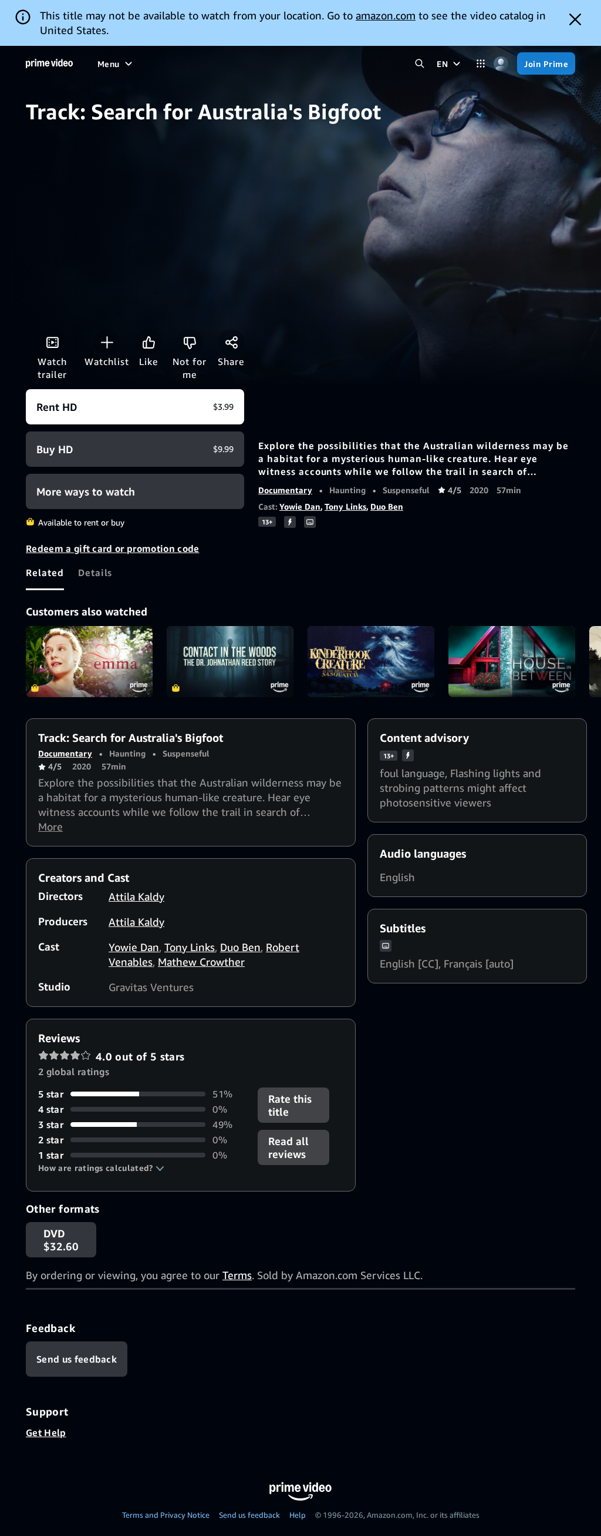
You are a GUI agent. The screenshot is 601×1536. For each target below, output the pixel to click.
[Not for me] (189, 342)
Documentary (285, 490)
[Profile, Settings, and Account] (501, 63)
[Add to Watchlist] (107, 342)
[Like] (148, 342)
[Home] (49, 63)
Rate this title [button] (290, 1105)
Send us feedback (249, 1515)
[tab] (45, 572)
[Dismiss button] (575, 19)
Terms (237, 1275)
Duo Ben (386, 506)
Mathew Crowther (201, 961)
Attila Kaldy (136, 896)
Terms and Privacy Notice (166, 1515)
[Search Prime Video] (419, 63)
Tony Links (345, 506)
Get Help (46, 1432)
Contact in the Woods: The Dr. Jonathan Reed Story (230, 662)
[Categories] (480, 63)
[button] (101, 1168)
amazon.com (386, 15)
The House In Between (511, 662)
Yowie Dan (299, 506)
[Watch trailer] (52, 342)
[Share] (231, 342)
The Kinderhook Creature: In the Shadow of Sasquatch (371, 662)
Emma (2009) (89, 662)
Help (297, 1515)
